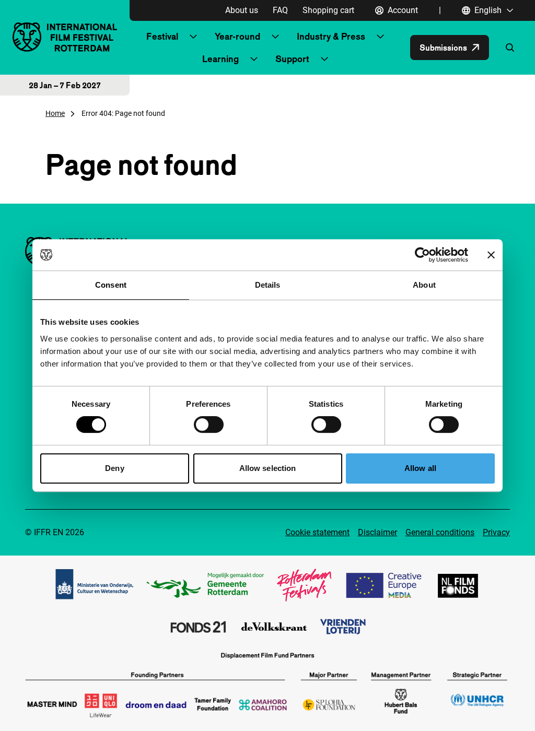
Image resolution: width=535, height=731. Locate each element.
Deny (114, 468)
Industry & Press (331, 36)
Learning (220, 58)
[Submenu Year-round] (275, 36)
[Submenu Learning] (254, 59)
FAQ (280, 10)
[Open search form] (509, 47)
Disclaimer (377, 532)
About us (241, 10)
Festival (162, 36)
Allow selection (267, 468)
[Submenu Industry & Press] (380, 36)
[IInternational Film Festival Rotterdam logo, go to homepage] (65, 36)
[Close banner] (491, 254)
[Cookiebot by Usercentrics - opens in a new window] (422, 255)
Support (292, 58)
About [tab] (424, 284)
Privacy (496, 532)
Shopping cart (328, 10)
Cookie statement (317, 532)
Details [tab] (268, 284)
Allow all (420, 468)
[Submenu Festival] (193, 36)
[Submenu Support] (324, 59)
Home (55, 113)
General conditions (439, 532)
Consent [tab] (110, 284)
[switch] (209, 424)
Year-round (237, 36)
